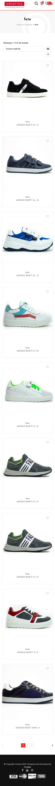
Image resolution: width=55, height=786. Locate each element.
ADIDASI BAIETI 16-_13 (27, 276)
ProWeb (27, 767)
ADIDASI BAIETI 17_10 (27, 351)
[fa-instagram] (32, 770)
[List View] (48, 54)
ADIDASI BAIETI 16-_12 (27, 200)
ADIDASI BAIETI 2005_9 (27, 728)
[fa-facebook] (22, 770)
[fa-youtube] (27, 770)
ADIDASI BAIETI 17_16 (27, 426)
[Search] (36, 3)
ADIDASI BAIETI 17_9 (27, 652)
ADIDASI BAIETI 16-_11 (27, 125)
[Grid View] (48, 48)
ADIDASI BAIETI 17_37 (27, 502)
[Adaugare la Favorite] (47, 65)
